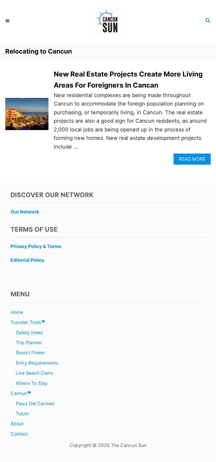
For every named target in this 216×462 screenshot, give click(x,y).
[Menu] (8, 21)
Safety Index (29, 332)
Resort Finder (30, 352)
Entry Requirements (37, 363)
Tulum (22, 413)
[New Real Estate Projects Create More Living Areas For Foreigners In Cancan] (26, 117)
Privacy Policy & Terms (36, 246)
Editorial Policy (27, 260)
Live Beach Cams (34, 373)
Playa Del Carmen (35, 403)
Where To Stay (32, 383)
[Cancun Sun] (108, 21)
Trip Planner (29, 342)
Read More (194, 160)
